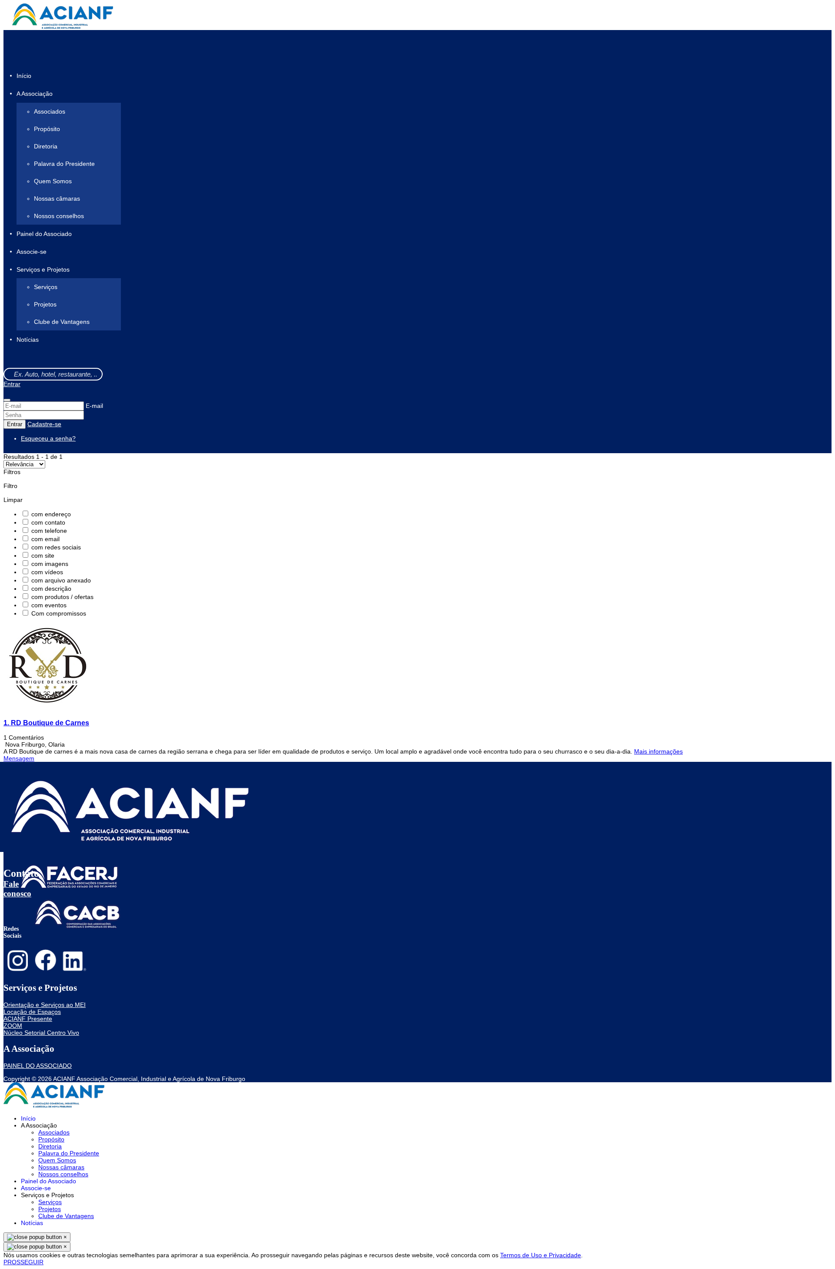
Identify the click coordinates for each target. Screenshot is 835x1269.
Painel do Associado (44, 233)
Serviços (45, 286)
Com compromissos (58, 613)
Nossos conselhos (59, 215)
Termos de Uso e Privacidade (540, 1255)
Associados (49, 111)
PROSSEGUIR (23, 1262)
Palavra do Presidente (64, 163)
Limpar (13, 499)
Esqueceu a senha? (48, 438)
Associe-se (32, 251)
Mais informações (658, 751)
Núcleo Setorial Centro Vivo (41, 1032)
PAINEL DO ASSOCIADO (37, 1065)
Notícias (28, 340)
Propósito (47, 128)
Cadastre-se (44, 424)
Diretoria (45, 146)
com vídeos (47, 572)
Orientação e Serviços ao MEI (44, 1004)
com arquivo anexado (61, 580)
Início (24, 75)
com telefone (49, 530)
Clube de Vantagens (62, 321)
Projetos (45, 304)
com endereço (51, 514)
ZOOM (12, 1025)
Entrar (11, 383)
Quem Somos (53, 181)
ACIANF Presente (27, 1018)
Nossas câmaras (57, 198)
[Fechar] (6, 400)
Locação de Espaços (32, 1011)
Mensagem (18, 758)
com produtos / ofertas (62, 596)
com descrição (51, 588)
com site (42, 555)
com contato (48, 522)
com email (45, 538)
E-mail (94, 405)
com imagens (49, 563)
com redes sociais (56, 547)
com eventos (49, 605)
